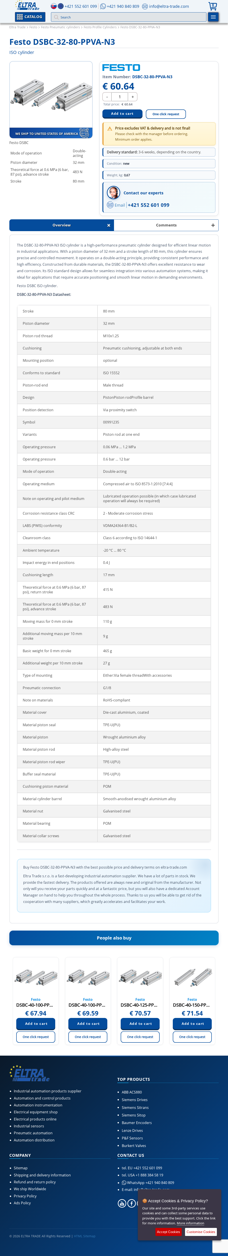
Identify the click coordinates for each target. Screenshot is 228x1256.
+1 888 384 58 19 (149, 1175)
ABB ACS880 (132, 1092)
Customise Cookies (201, 1232)
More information (190, 1223)
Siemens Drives (135, 1099)
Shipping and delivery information (42, 1175)
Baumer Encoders (137, 1122)
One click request (166, 114)
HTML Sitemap (85, 1236)
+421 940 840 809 (123, 6)
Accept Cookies (168, 1232)
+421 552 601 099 (148, 204)
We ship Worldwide (30, 1188)
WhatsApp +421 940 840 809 (150, 1182)
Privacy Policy (25, 1196)
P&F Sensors (132, 1138)
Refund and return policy (35, 1182)
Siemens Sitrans (135, 1107)
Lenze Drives (132, 1130)
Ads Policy (22, 1202)
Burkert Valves (134, 1145)
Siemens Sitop (134, 1115)
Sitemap (21, 1168)
